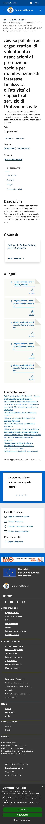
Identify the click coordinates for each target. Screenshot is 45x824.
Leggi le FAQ (10, 771)
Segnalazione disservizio (14, 767)
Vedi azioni (20, 138)
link (9, 805)
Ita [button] (36, 3)
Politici (8, 627)
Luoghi (8, 726)
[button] (22, 820)
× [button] (42, 787)
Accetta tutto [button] (22, 810)
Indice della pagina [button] (14, 168)
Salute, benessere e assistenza (17, 693)
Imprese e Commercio (13, 657)
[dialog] (22, 804)
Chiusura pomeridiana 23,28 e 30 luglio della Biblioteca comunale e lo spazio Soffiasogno (21, 430)
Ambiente (9, 690)
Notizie (8, 708)
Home (5, 19)
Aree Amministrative (13, 616)
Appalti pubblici (11, 660)
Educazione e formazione (15, 679)
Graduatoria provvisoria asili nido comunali (21, 451)
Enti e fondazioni (11, 623)
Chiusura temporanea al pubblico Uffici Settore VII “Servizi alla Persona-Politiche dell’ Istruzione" (22, 437)
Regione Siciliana (10, 2)
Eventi (7, 730)
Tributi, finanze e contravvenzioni (18, 686)
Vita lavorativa (11, 653)
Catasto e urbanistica (13, 664)
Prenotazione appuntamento (16, 764)
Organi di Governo (12, 612)
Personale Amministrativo (15, 631)
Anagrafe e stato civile (14, 646)
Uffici (7, 620)
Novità (13, 19)
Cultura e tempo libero (14, 649)
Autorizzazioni (10, 697)
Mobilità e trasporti (12, 668)
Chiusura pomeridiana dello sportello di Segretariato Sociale (19, 419)
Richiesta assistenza (13, 775)
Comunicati (9, 712)
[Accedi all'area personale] (31, 3)
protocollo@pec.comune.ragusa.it (19, 750)
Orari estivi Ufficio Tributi (14, 448)
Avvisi (21, 19)
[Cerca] (40, 10)
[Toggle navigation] (4, 9)
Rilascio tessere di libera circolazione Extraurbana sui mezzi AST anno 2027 (19, 444)
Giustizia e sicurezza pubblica (16, 682)
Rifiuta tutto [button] (22, 815)
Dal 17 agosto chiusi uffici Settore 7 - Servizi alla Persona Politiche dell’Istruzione (21, 397)
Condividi (8, 138)
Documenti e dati (12, 634)
